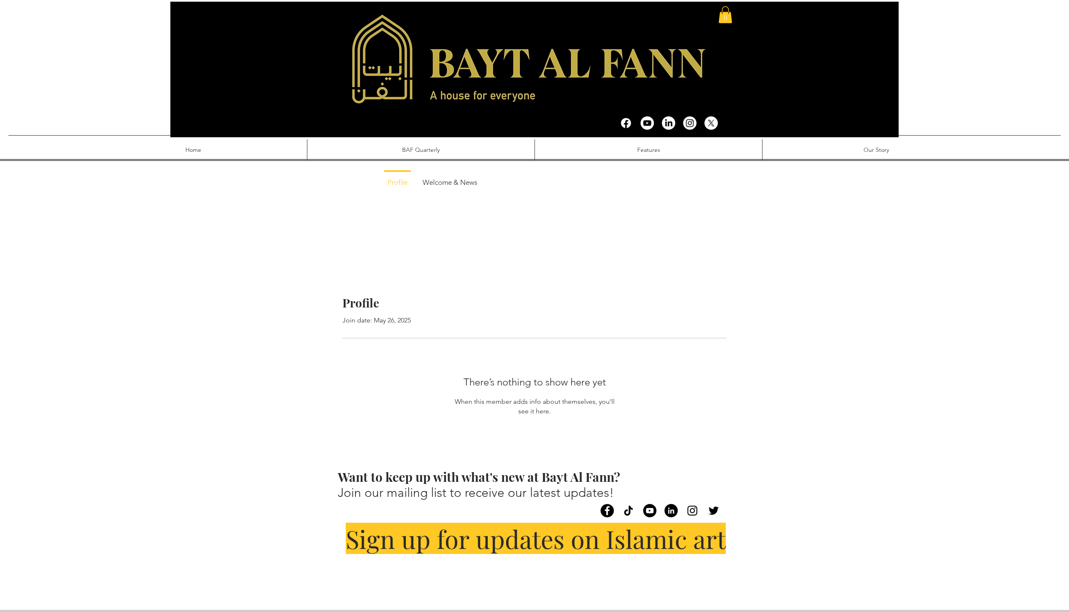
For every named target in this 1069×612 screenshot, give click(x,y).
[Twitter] (713, 510)
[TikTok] (628, 510)
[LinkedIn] (668, 123)
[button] (725, 14)
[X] (711, 123)
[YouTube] (649, 510)
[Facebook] (626, 123)
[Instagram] (690, 123)
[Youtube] (647, 123)
